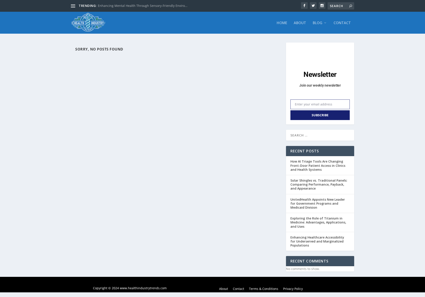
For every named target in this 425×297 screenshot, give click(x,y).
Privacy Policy (293, 289)
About (300, 23)
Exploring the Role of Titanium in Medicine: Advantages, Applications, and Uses (318, 222)
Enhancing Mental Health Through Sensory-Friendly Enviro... (142, 6)
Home (282, 23)
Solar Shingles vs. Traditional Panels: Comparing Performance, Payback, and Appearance (318, 184)
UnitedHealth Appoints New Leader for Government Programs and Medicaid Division (317, 203)
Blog (317, 23)
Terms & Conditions (263, 289)
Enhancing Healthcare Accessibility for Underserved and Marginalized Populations (317, 241)
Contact (342, 23)
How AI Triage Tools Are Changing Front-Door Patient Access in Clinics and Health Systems (317, 165)
